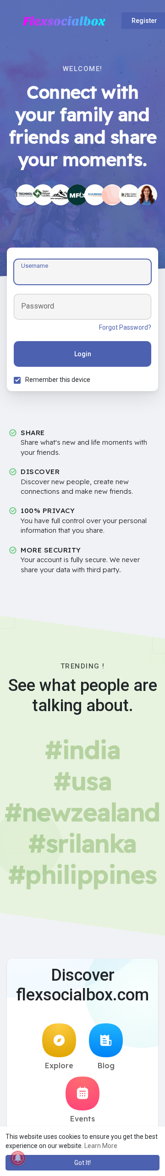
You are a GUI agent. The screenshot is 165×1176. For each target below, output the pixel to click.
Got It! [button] (82, 1162)
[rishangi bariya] (112, 194)
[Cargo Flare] (94, 194)
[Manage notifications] (18, 1158)
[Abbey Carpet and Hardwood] (129, 194)
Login (82, 354)
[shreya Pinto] (77, 194)
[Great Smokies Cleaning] (60, 194)
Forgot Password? (125, 327)
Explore (59, 1065)
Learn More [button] (100, 1145)
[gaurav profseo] (43, 194)
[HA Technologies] (26, 194)
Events (82, 1118)
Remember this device (57, 379)
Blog (106, 1065)
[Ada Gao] (146, 194)
